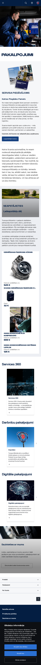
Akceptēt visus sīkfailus (20, 647)
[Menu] (3, 3)
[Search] (26, 3)
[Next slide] (36, 388)
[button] (20, 579)
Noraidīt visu (20, 653)
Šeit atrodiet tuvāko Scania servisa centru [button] (17, 565)
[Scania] (38, 3)
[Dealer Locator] (32, 3)
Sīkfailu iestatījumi (20, 660)
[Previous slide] (5, 388)
